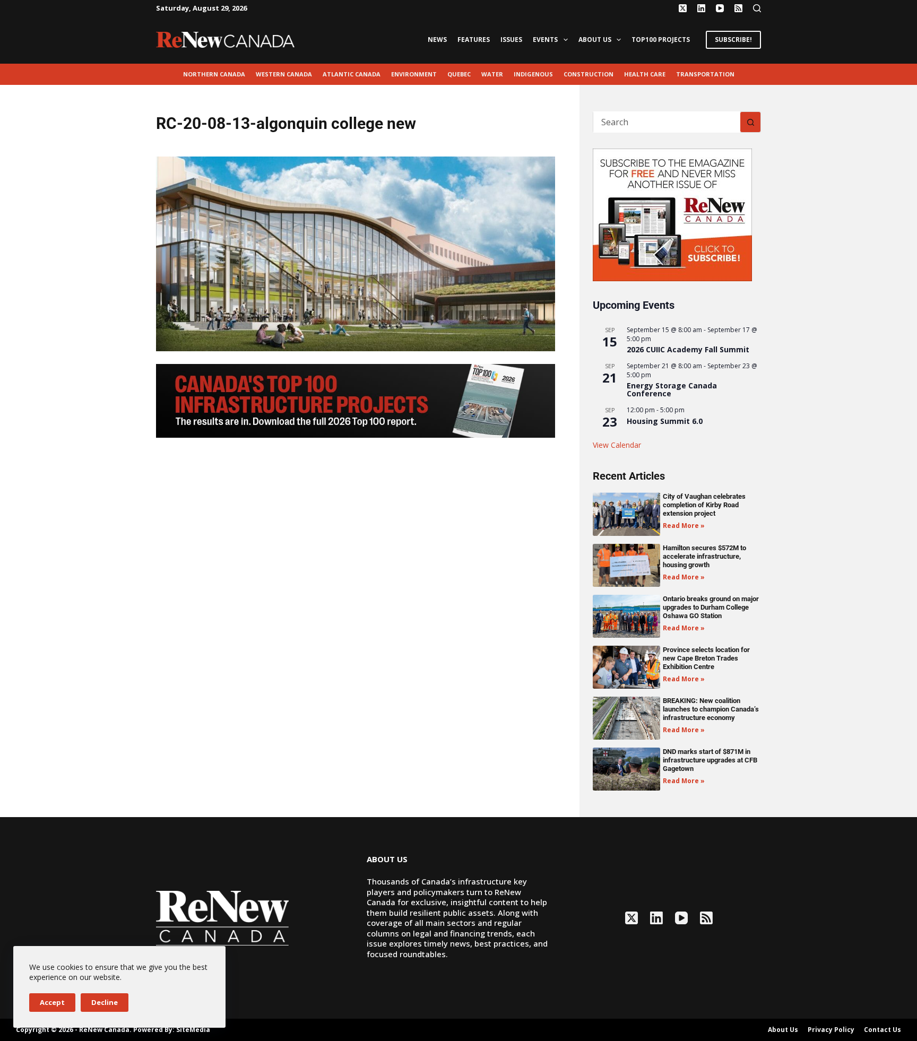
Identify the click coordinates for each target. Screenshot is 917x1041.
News (437, 39)
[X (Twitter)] (683, 8)
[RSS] (738, 8)
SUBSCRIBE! (733, 39)
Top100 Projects (660, 39)
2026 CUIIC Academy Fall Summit (688, 349)
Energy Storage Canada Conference (672, 389)
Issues (511, 39)
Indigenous (533, 74)
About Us (594, 39)
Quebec (459, 74)
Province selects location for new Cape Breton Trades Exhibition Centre (706, 658)
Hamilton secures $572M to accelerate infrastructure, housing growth (704, 556)
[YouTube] (720, 8)
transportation (705, 74)
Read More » (684, 525)
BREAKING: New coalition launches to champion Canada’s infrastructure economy (711, 709)
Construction (588, 74)
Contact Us (882, 1030)
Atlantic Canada (351, 74)
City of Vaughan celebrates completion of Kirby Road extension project (704, 504)
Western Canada (284, 74)
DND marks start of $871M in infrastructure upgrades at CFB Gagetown (710, 760)
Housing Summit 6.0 (665, 421)
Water (492, 74)
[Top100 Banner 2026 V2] (355, 400)
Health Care (644, 74)
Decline (104, 1002)
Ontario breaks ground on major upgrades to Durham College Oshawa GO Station (711, 607)
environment (414, 74)
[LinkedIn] (701, 8)
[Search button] (750, 122)
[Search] (757, 8)
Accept (52, 1002)
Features (473, 39)
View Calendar (617, 445)
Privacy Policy (831, 1030)
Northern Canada (214, 74)
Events (545, 39)
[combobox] (666, 122)
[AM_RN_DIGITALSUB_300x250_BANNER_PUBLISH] (672, 214)
